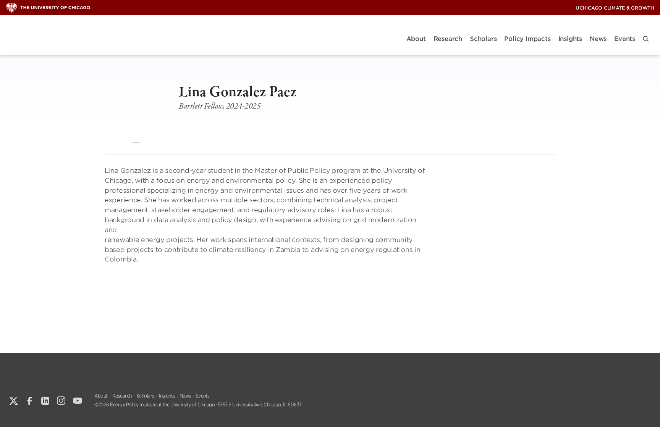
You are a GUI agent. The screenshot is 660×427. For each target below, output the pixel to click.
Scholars (483, 38)
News (598, 38)
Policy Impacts (527, 38)
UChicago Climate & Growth (615, 8)
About (416, 38)
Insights (570, 38)
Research (448, 38)
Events (624, 38)
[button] (646, 39)
